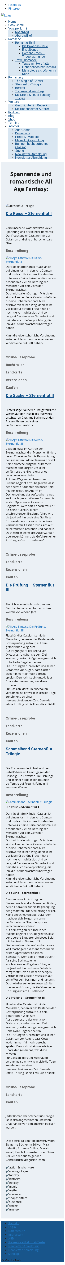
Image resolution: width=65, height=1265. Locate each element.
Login (12, 1227)
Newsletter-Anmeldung (31, 154)
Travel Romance (26, 60)
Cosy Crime (16, 25)
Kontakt (13, 1223)
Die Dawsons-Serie (35, 46)
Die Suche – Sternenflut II (30, 395)
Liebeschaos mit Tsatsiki (39, 67)
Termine (13, 122)
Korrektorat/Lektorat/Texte (26, 1242)
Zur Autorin (22, 130)
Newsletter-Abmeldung (31, 157)
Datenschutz (16, 1231)
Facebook (14, 5)
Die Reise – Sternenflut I (29, 213)
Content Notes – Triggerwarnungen (34, 54)
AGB (11, 1238)
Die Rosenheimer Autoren (32, 109)
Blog (11, 116)
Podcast (14, 112)
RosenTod (22, 32)
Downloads (22, 133)
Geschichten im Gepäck (31, 105)
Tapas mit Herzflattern (37, 63)
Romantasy (15, 77)
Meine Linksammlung (29, 140)
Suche (19, 150)
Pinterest (14, 8)
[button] (31, 250)
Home (12, 21)
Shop (11, 119)
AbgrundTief (23, 35)
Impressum (15, 1235)
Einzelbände (30, 49)
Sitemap (13, 1254)
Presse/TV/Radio (27, 137)
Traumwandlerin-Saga (29, 91)
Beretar (20, 88)
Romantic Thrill (25, 42)
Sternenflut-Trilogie (28, 84)
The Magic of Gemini (29, 81)
